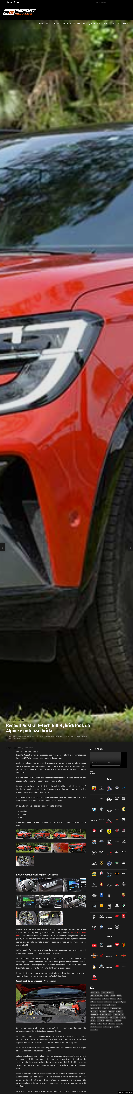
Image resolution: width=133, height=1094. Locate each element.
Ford (93, 1002)
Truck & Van (75, 24)
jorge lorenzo (96, 1005)
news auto (114, 1017)
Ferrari (113, 999)
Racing (105, 24)
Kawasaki (107, 1005)
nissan (123, 1017)
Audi (107, 995)
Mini (93, 1017)
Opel (93, 1020)
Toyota (120, 1024)
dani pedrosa (96, 999)
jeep (123, 1002)
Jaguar (117, 1002)
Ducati (106, 999)
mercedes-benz (106, 1014)
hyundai (108, 1002)
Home (41, 24)
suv (105, 1024)
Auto (48, 24)
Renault (118, 1020)
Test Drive (57, 24)
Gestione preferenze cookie (125, 1092)
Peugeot (101, 1020)
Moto (65, 24)
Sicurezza (115, 24)
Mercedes (95, 1014)
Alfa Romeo (95, 992)
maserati (104, 1011)
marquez (94, 1011)
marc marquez (116, 1008)
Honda (101, 1002)
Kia (114, 1005)
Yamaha (94, 1030)
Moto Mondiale (103, 1017)
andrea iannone (97, 995)
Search (125, 3)
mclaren (120, 1011)
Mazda (112, 1011)
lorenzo (106, 1008)
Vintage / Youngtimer (91, 24)
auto (113, 995)
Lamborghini (96, 1008)
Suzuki (112, 1024)
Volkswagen (108, 1027)
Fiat (120, 999)
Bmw (119, 995)
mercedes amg (119, 1014)
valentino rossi (96, 1027)
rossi (93, 1024)
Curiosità (126, 24)
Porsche (109, 1020)
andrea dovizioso (108, 992)
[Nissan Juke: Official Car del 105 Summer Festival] (2, 547)
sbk (100, 1024)
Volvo (117, 1027)
